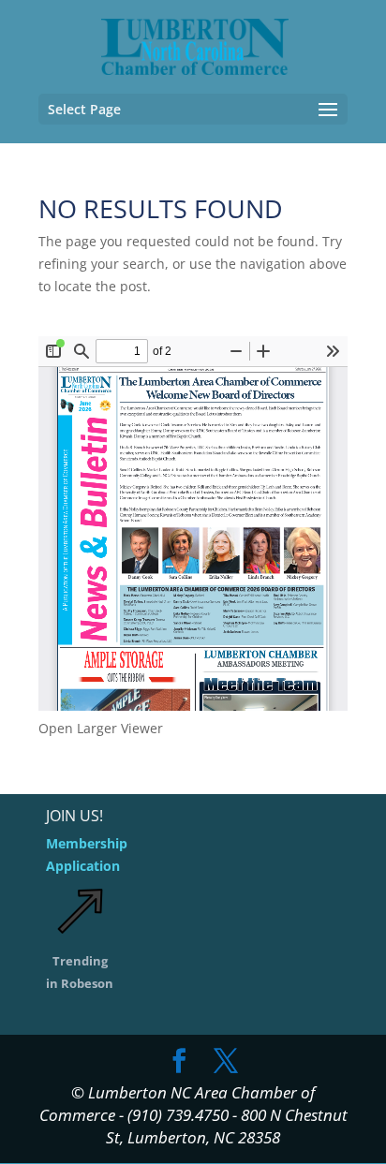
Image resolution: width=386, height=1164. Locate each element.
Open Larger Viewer (100, 728)
